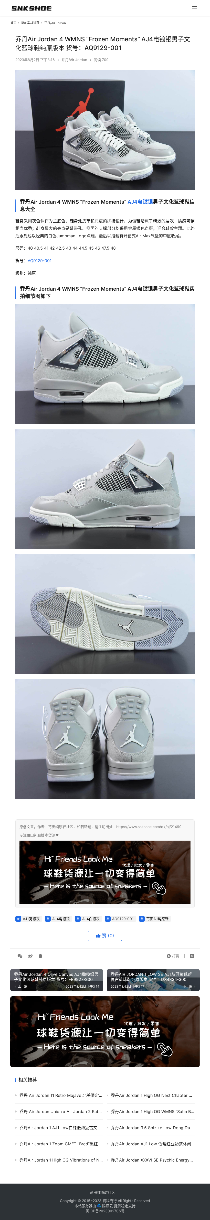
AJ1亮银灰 (31, 919)
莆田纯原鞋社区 (102, 1192)
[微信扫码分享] (20, 956)
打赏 (172, 954)
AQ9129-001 (39, 260)
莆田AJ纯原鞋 (157, 919)
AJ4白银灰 (91, 919)
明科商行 (109, 1200)
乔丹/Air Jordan (74, 59)
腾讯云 (107, 1206)
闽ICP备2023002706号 (105, 1211)
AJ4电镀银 (140, 202)
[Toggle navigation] (194, 8)
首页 (13, 23)
